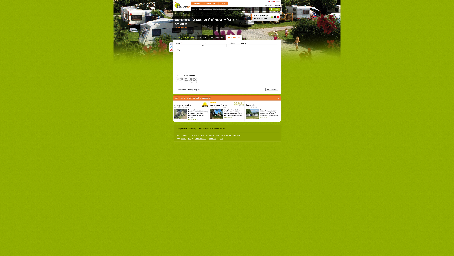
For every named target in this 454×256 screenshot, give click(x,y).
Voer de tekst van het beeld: (186, 75)
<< (184, 37)
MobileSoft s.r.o (200, 139)
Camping (202, 37)
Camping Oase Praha (233, 135)
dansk (279, 1)
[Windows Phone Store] (279, 22)
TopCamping (220, 135)
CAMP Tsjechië (209, 135)
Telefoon (231, 43)
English (272, 1)
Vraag (178, 49)
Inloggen (276, 9)
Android (183, 139)
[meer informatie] (259, 22)
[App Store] (275, 22)
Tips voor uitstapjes (234, 9)
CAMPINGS (196, 3)
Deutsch (274, 1)
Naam (178, 43)
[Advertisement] (291, 71)
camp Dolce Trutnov (219, 105)
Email (204, 43)
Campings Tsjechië (205, 9)
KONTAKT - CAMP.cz (182, 135)
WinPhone (212, 139)
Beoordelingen (217, 37)
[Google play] (271, 22)
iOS (189, 139)
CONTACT (223, 3)
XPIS (221, 139)
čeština (269, 1)
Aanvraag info (234, 37)
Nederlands (277, 1)
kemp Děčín (251, 105)
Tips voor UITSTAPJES (209, 3)
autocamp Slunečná (182, 105)
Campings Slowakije (219, 9)
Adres (243, 43)
